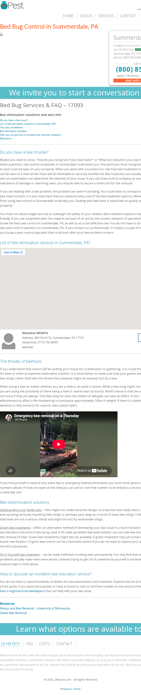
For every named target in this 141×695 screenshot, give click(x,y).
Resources (5, 138)
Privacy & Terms (70, 689)
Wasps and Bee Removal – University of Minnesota (35, 608)
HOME (68, 15)
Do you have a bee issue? (14, 120)
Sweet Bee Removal (13, 613)
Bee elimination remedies (13, 131)
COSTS (44, 643)
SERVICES (106, 15)
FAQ (29, 643)
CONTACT (128, 15)
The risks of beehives (11, 127)
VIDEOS (86, 15)
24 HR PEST (10, 643)
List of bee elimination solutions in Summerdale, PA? (28, 124)
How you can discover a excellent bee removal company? (30, 134)
